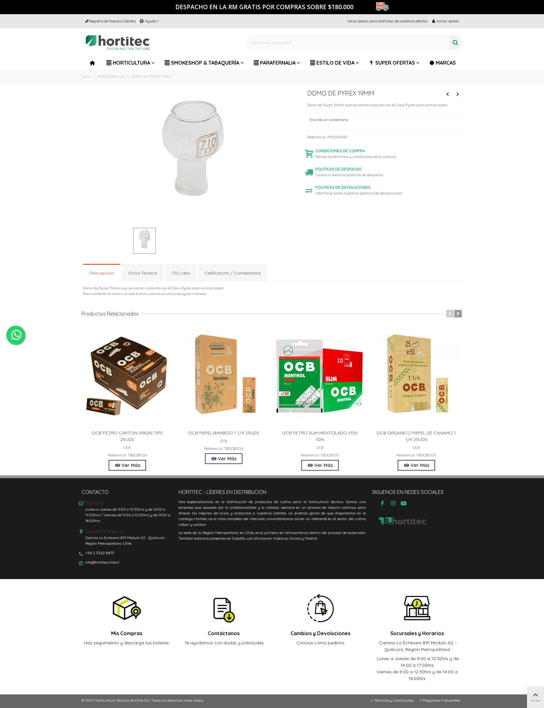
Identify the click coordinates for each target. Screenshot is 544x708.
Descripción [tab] (101, 273)
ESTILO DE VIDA (335, 63)
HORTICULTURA (131, 63)
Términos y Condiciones (394, 700)
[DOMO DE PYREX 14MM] (447, 94)
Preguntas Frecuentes (441, 700)
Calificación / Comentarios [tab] (233, 273)
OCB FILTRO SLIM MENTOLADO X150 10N (320, 436)
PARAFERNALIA (278, 63)
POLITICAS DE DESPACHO (338, 169)
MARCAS (446, 63)
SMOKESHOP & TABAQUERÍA (205, 63)
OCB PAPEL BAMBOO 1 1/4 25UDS (223, 433)
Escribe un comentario (329, 119)
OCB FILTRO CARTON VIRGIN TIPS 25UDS (127, 436)
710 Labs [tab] (181, 273)
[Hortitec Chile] (117, 43)
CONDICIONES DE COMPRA (340, 150)
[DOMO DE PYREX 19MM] (191, 220)
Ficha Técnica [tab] (142, 273)
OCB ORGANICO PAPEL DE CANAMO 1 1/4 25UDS (416, 436)
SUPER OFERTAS (395, 63)
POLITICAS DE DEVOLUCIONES (343, 187)
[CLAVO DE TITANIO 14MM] (457, 94)
